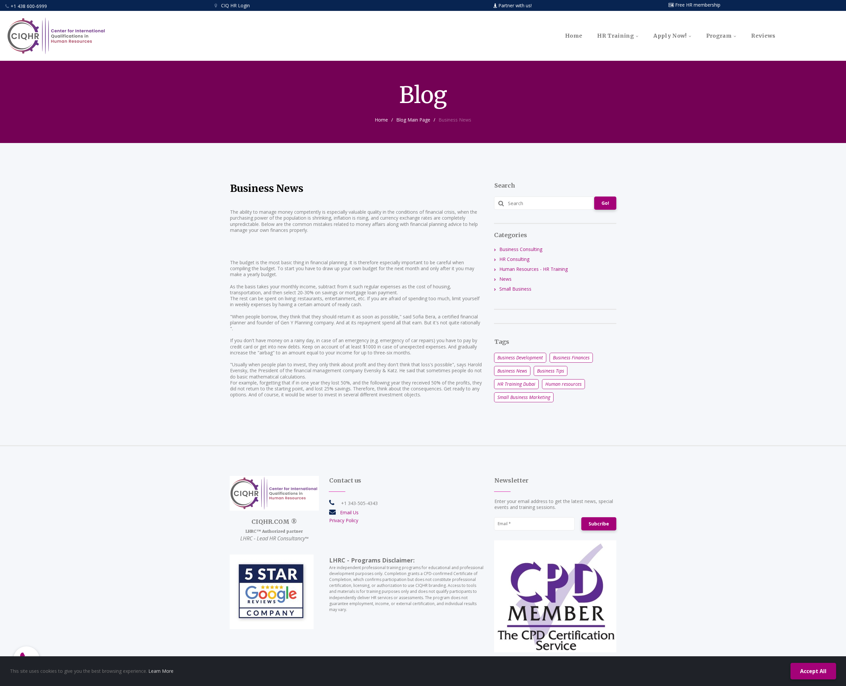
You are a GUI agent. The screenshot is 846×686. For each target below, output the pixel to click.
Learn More (160, 671)
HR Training (615, 36)
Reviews (763, 36)
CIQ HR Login (232, 5)
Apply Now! (669, 36)
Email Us (349, 512)
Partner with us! (515, 5)
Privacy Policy (343, 520)
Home (573, 36)
